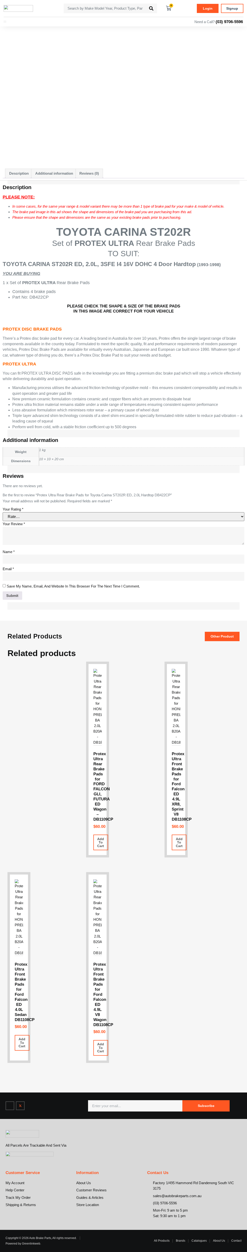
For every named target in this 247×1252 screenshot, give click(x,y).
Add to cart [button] (100, 842)
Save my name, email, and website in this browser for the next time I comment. (73, 586)
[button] (5, 21)
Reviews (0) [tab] (89, 173)
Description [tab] (19, 173)
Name (9, 552)
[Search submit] (151, 8)
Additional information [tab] (54, 173)
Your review (14, 524)
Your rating (13, 509)
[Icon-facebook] (10, 1105)
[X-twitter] (20, 1105)
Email (8, 569)
